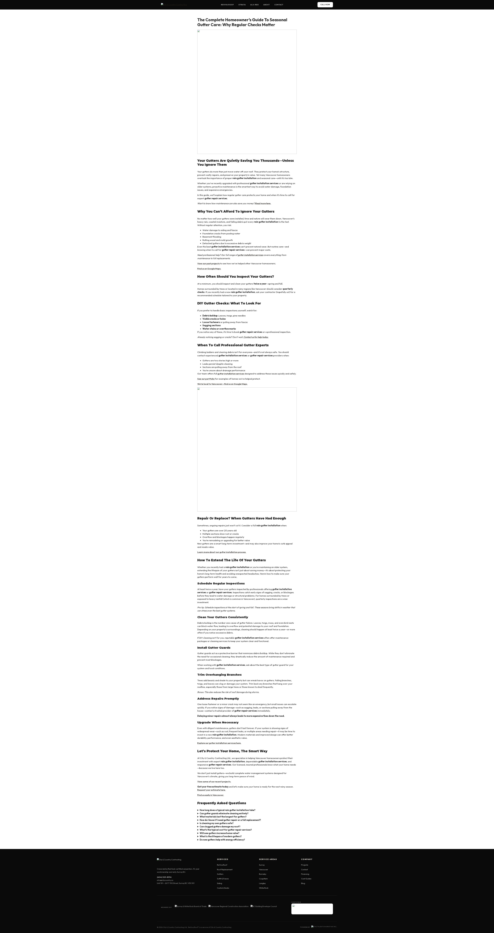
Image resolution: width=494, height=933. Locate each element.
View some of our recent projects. (214, 781)
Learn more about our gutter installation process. (221, 552)
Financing (305, 874)
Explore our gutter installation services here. (219, 743)
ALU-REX (254, 5)
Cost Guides (306, 879)
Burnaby (262, 874)
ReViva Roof (227, 5)
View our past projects (208, 263)
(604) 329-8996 (164, 877)
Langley (262, 883)
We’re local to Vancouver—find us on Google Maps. (222, 384)
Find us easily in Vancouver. (210, 795)
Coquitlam (263, 879)
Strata (242, 5)
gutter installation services (230, 373)
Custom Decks (223, 888)
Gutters (220, 874)
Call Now (325, 5)
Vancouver (263, 869)
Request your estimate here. (211, 790)
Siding (219, 883)
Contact (278, 5)
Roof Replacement (224, 869)
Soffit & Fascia (223, 879)
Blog (303, 883)
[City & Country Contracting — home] (174, 4)
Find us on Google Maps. (209, 268)
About (266, 5)
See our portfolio (205, 378)
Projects (304, 865)
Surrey (262, 865)
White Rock (263, 888)
